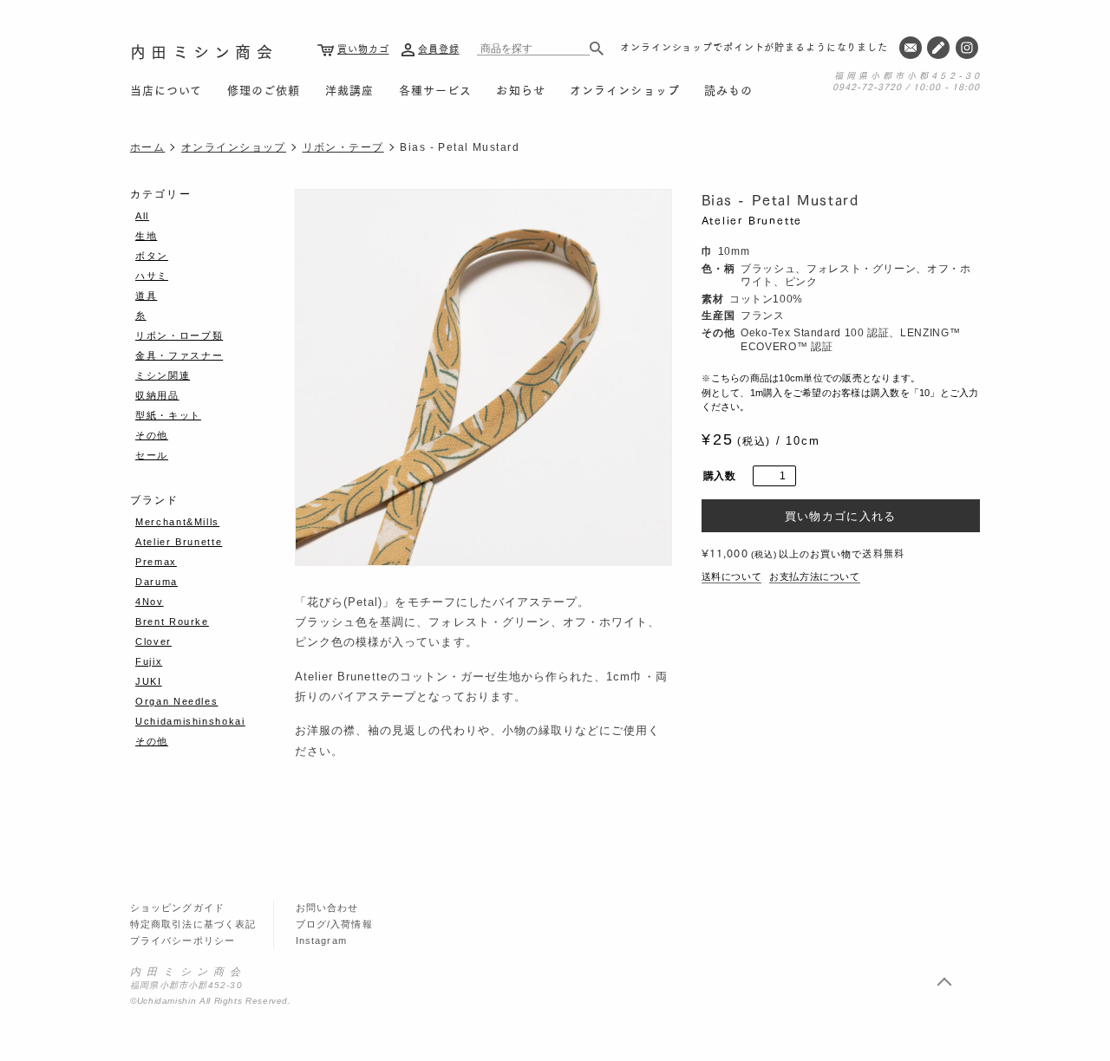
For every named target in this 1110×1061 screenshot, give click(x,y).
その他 (151, 435)
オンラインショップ (624, 89)
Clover (153, 641)
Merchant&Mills (177, 522)
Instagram (321, 940)
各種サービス (435, 89)
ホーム (147, 147)
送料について (732, 576)
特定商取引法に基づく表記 (193, 924)
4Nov (149, 601)
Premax (156, 562)
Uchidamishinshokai (190, 721)
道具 (146, 295)
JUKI (148, 681)
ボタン (151, 256)
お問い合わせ (327, 907)
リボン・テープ (343, 147)
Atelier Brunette (752, 220)
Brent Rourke (172, 621)
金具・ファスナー (179, 355)
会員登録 (439, 48)
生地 (146, 236)
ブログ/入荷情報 (334, 924)
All (142, 216)
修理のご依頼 (263, 89)
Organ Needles (176, 701)
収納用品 (157, 395)
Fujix (148, 661)
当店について (166, 89)
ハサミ (151, 275)
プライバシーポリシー (182, 940)
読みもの (728, 89)
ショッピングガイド (177, 907)
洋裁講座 (349, 89)
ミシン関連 (162, 375)
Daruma (156, 581)
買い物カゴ (362, 48)
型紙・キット (168, 415)
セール (151, 455)
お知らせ (520, 89)
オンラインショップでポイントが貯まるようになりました (754, 47)
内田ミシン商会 (204, 51)
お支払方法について (814, 576)
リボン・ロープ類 (179, 335)
